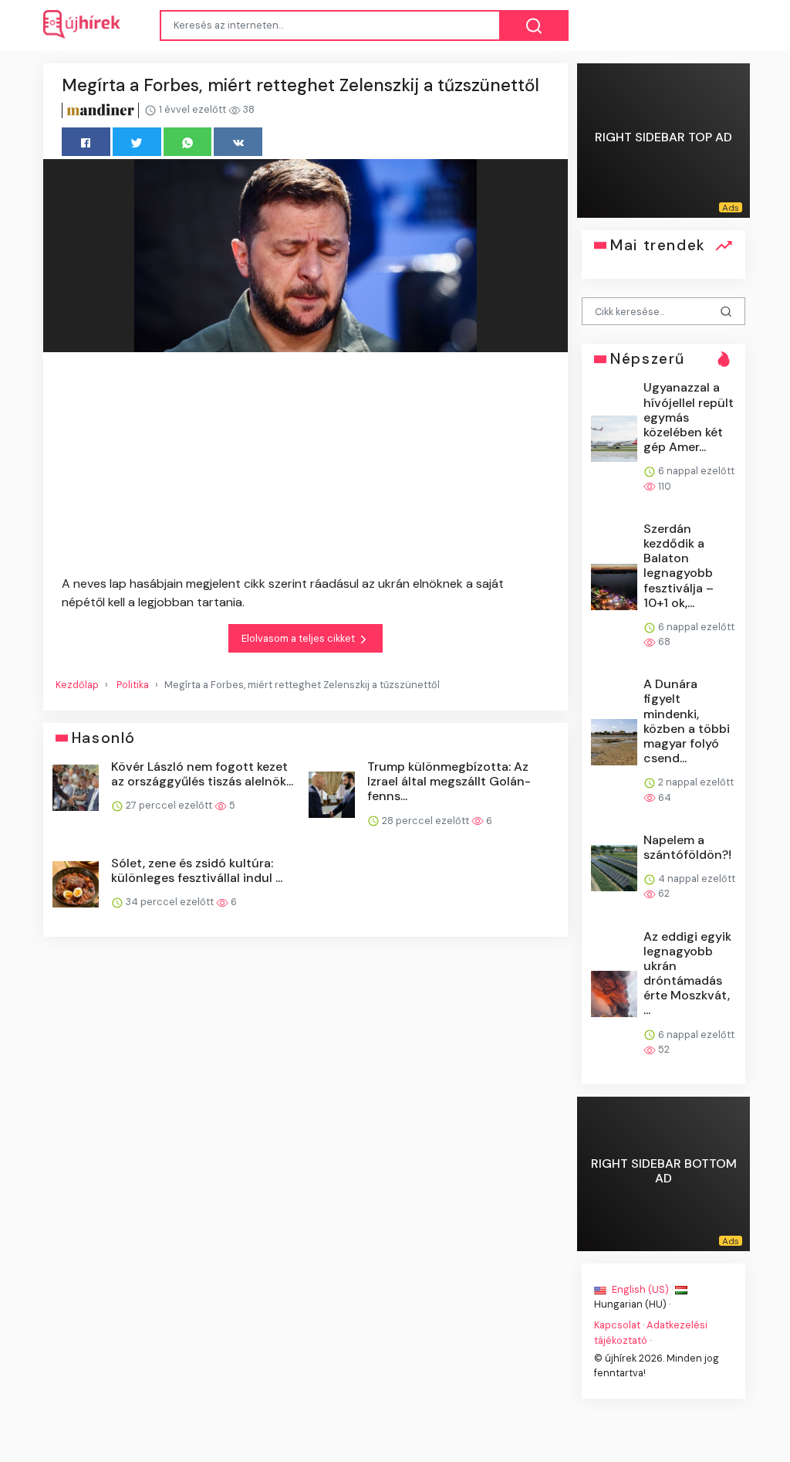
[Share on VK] (238, 141)
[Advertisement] (305, 466)
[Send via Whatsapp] (188, 141)
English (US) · (642, 1289)
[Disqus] (305, 1170)
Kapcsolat (617, 1324)
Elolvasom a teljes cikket (299, 638)
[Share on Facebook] (86, 141)
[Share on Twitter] (137, 141)
